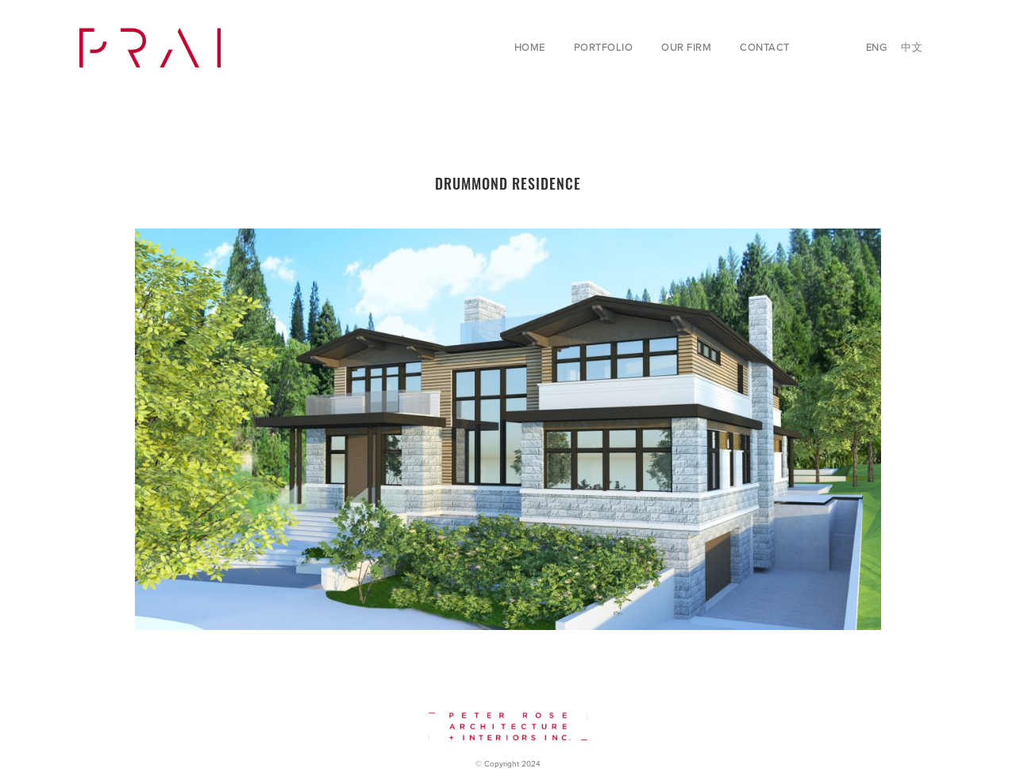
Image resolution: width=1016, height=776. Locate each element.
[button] (721, 47)
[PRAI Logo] (150, 47)
